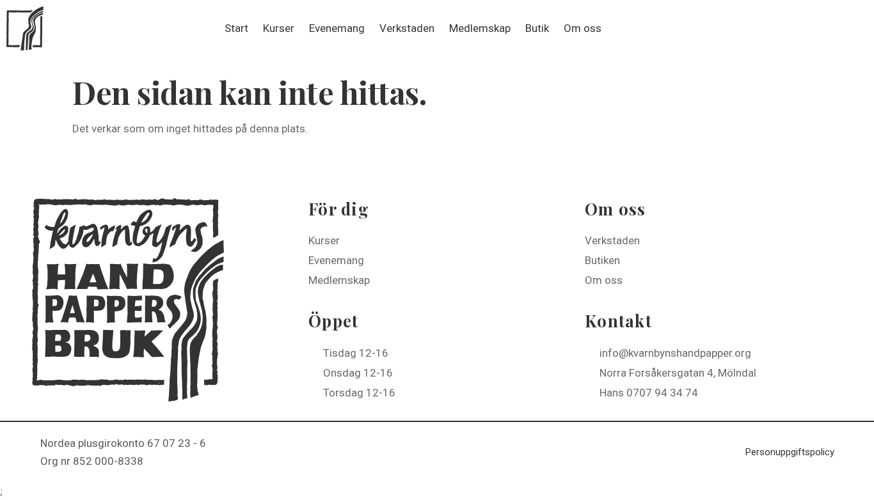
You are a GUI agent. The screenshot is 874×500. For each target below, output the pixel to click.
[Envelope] (853, 28)
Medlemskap (480, 28)
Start (236, 28)
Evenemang (337, 28)
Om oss (582, 28)
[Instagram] (825, 28)
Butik (537, 28)
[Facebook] (796, 28)
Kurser (278, 28)
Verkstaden (406, 28)
